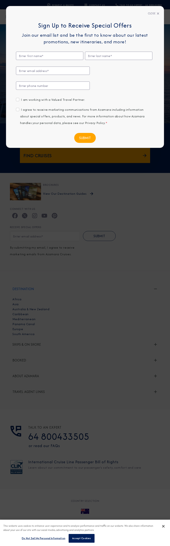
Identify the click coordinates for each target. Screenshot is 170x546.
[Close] (163, 526)
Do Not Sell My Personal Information (43, 538)
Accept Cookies (81, 538)
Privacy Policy (95, 123)
